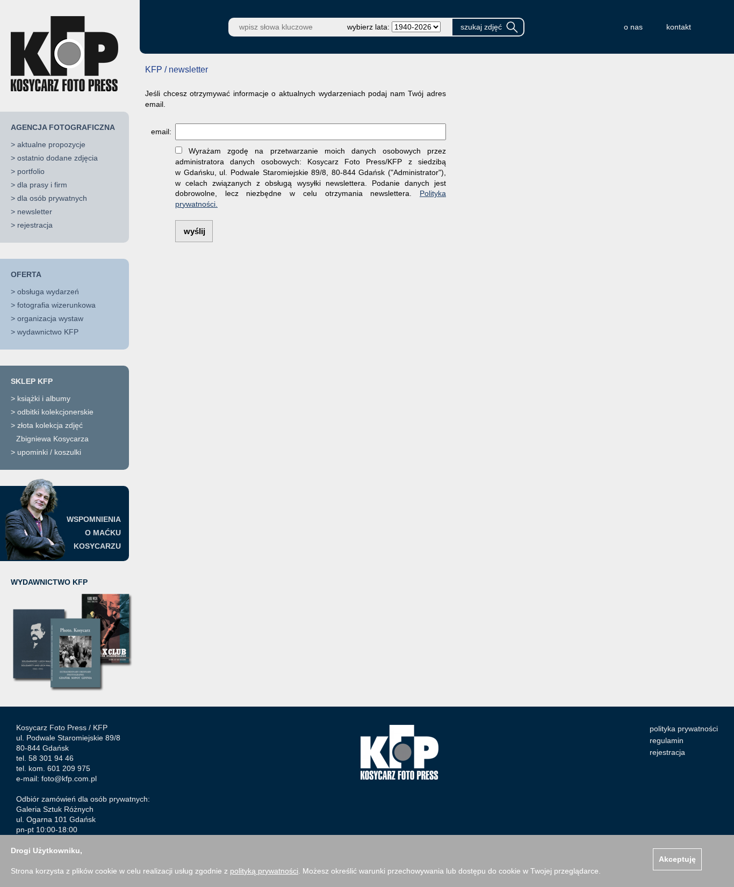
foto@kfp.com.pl (69, 778)
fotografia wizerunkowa (56, 305)
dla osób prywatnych (52, 198)
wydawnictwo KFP (47, 332)
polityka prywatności (684, 728)
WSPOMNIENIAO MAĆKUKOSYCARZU (94, 532)
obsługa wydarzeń (48, 291)
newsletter (34, 211)
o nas (633, 27)
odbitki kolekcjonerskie (55, 412)
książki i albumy (43, 398)
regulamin (666, 740)
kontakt (678, 27)
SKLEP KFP (32, 381)
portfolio (31, 171)
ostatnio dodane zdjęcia (57, 158)
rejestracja (35, 225)
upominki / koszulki (49, 452)
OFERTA (26, 274)
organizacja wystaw (50, 318)
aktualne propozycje (51, 144)
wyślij (194, 231)
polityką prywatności (264, 871)
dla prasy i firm (42, 184)
